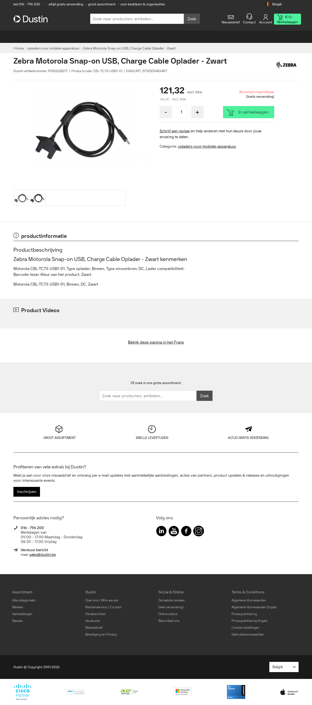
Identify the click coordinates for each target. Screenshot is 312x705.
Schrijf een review (175, 131)
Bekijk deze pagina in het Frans (156, 342)
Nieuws (17, 621)
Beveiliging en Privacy (101, 634)
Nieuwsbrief (93, 627)
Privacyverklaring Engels (249, 621)
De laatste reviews (171, 600)
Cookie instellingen (245, 627)
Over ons (91, 600)
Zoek (191, 19)
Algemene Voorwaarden (249, 600)
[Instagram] (198, 532)
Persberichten (95, 614)
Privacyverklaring (244, 614)
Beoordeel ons (168, 621)
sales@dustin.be (42, 554)
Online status (167, 614)
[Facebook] (186, 532)
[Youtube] (173, 532)
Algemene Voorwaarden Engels (254, 607)
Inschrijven (26, 491)
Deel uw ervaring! (171, 607)
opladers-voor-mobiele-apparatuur (207, 146)
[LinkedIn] (161, 532)
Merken (17, 607)
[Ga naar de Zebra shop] (286, 65)
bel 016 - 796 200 (26, 4)
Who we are (109, 600)
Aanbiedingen (22, 614)
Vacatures (92, 621)
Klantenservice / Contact (103, 607)
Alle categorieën (24, 600)
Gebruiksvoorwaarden (248, 634)
